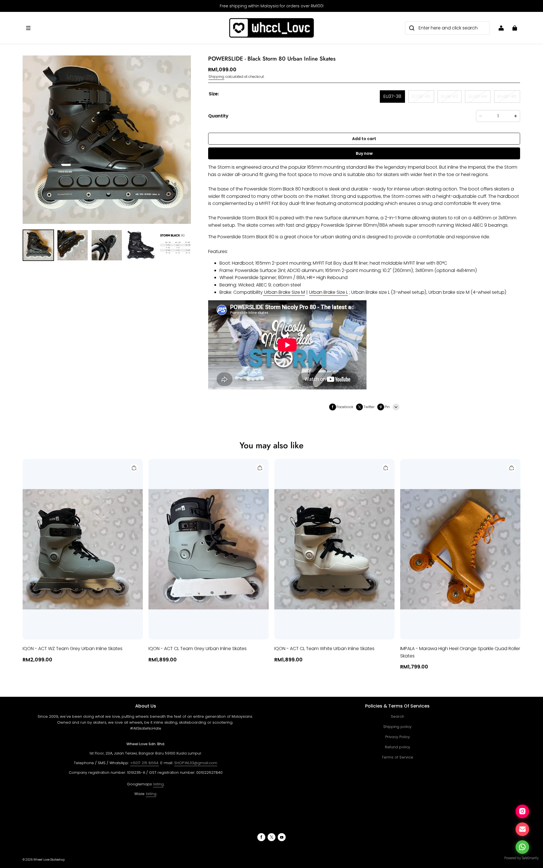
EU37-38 (392, 96)
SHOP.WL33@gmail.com (195, 763)
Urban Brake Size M (284, 292)
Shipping (216, 76)
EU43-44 (478, 96)
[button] (125, 28)
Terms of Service (397, 757)
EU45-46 (507, 96)
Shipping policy (397, 726)
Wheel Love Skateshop (49, 860)
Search (397, 716)
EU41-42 (449, 96)
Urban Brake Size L (328, 292)
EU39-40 (421, 96)
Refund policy (397, 747)
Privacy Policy (397, 737)
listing (158, 784)
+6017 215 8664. (144, 763)
